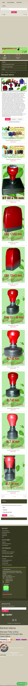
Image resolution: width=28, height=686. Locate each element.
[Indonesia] (24, 14)
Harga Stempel (10, 2)
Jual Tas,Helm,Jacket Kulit (7, 564)
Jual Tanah (4, 558)
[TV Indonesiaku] (2, 642)
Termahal (20, 119)
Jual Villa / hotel (5, 563)
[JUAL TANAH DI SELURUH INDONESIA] (8, 642)
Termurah (13, 119)
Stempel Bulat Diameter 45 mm (13, 367)
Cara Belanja (4, 533)
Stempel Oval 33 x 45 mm (13, 325)
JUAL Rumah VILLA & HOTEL (7, 553)
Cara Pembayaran (5, 530)
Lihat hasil (11, 515)
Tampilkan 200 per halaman (14, 121)
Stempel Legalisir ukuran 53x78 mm (13, 200)
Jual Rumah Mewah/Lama (7, 560)
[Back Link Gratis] (24, 639)
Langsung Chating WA (7, 594)
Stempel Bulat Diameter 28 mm (13, 491)
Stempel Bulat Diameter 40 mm (13, 408)
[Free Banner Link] (18, 639)
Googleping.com (14, 653)
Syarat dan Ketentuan (6, 532)
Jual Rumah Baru (5, 561)
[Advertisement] (14, 31)
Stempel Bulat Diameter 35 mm (13, 450)
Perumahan (4, 550)
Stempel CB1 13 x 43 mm (13, 283)
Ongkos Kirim (4, 535)
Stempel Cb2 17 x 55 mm (13, 242)
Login (4, 14)
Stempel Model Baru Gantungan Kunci (13, 140)
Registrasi (19, 2)
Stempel (6, 72)
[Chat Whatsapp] (25, 683)
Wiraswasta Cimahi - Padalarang (8, 552)
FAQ (3, 537)
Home (3, 2)
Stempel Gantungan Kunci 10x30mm (13, 159)
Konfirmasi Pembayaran (6, 543)
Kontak (4, 6)
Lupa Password (5, 545)
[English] (26, 14)
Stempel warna (13, 72)
